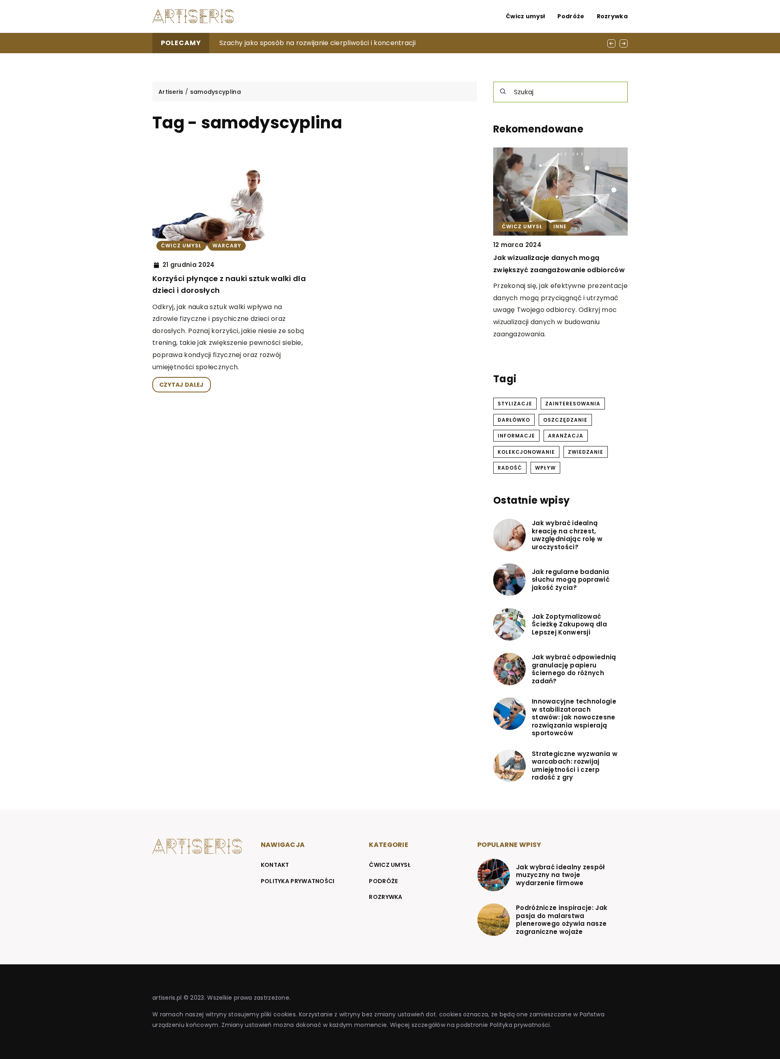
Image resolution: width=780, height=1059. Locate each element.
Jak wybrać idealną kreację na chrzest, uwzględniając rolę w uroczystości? (567, 535)
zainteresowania (572, 403)
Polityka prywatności (298, 881)
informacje (516, 435)
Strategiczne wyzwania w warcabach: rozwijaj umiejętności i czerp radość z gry (575, 766)
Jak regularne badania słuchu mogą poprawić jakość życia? (570, 580)
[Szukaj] (503, 91)
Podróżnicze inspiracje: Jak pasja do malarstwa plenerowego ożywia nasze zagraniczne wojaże (561, 920)
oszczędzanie (565, 419)
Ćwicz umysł (525, 16)
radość (510, 467)
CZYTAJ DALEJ (181, 385)
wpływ (545, 467)
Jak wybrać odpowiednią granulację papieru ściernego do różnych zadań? (574, 669)
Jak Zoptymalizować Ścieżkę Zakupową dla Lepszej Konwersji (569, 625)
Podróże (570, 16)
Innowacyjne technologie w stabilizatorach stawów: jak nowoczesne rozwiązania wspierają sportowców (574, 717)
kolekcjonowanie (526, 451)
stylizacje (515, 403)
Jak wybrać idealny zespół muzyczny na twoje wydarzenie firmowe (560, 875)
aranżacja (565, 435)
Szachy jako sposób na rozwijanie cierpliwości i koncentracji (317, 43)
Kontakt (275, 865)
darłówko (514, 419)
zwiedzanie (585, 451)
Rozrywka (612, 16)
